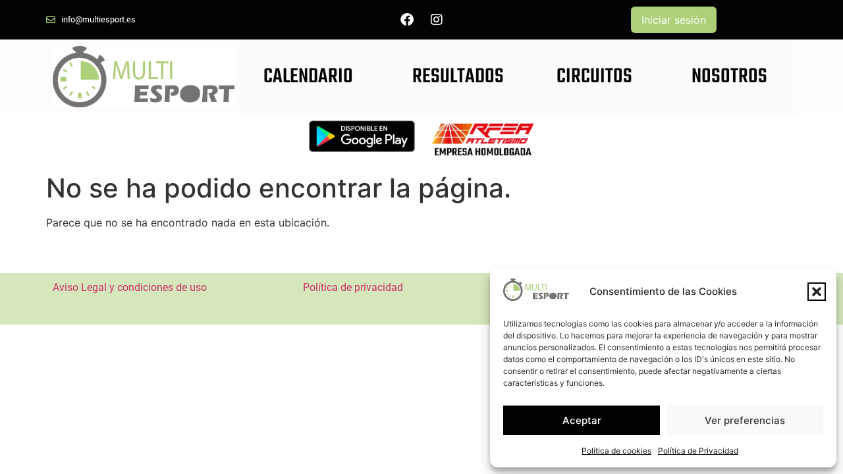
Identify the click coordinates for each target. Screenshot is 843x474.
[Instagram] (436, 19)
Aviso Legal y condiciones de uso (130, 287)
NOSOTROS (729, 77)
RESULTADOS (458, 77)
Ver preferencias (745, 420)
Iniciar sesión (673, 19)
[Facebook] (407, 19)
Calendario (308, 77)
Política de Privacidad (698, 451)
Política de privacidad (353, 287)
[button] (816, 291)
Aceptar (581, 420)
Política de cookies (616, 451)
